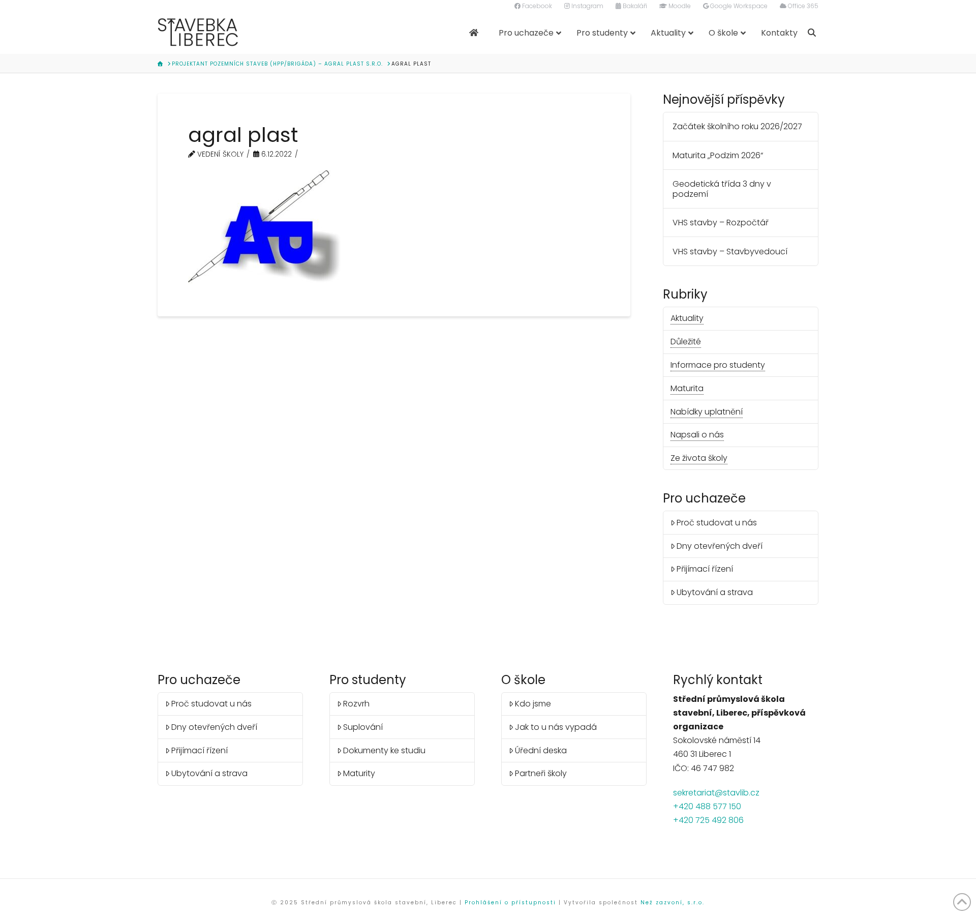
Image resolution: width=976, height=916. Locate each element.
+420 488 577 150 (707, 806)
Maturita (687, 388)
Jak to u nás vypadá (556, 727)
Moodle (679, 6)
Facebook (542, 6)
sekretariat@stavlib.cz (716, 793)
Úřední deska (541, 750)
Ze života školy (698, 458)
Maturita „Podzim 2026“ (718, 155)
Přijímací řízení (705, 569)
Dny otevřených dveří (719, 546)
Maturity (359, 773)
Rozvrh (356, 704)
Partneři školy (541, 773)
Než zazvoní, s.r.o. (672, 902)
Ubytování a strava (715, 592)
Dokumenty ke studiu (384, 750)
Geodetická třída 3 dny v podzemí (722, 188)
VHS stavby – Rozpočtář (721, 222)
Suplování (363, 727)
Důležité (685, 341)
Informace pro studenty (717, 365)
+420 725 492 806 (708, 820)
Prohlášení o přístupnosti (510, 902)
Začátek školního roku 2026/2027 (737, 126)
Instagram (593, 6)
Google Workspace (738, 6)
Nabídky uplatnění (706, 412)
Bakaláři (634, 6)
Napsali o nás (697, 434)
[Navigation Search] (813, 33)
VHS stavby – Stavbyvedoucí (730, 251)
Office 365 (802, 6)
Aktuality (687, 318)
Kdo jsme (533, 704)
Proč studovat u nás (717, 522)
